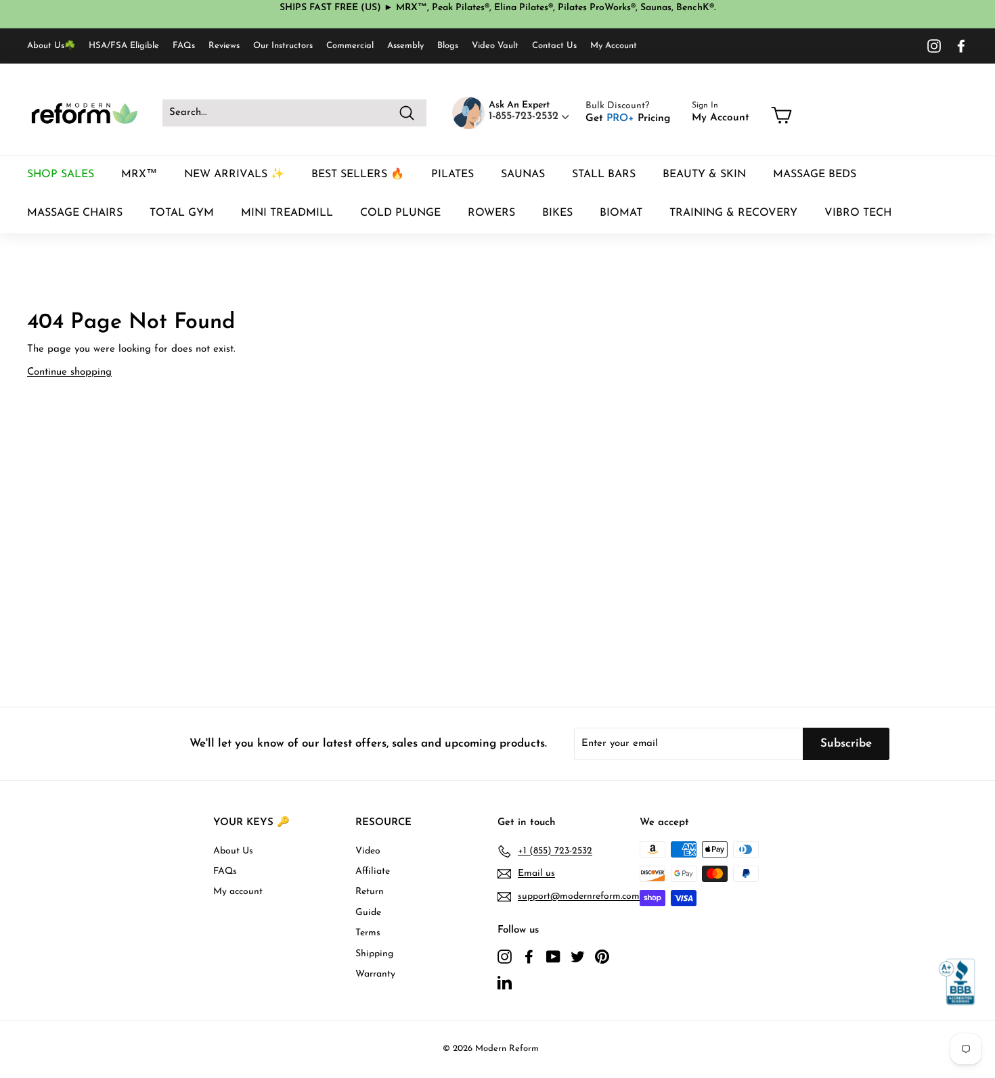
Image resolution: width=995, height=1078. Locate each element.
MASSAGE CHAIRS (75, 213)
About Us (233, 851)
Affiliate (372, 871)
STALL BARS (604, 174)
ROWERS (491, 213)
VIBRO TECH (857, 213)
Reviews (224, 45)
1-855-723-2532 (525, 116)
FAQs (184, 45)
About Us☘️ (51, 45)
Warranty (375, 974)
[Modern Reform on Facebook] (961, 46)
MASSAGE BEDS (814, 174)
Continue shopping (69, 372)
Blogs (447, 45)
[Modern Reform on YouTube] (553, 956)
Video (367, 851)
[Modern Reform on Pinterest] (602, 956)
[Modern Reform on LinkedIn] (505, 982)
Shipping (374, 954)
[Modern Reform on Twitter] (578, 956)
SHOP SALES (60, 174)
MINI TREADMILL (287, 213)
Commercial (350, 45)
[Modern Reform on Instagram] (934, 46)
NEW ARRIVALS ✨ (234, 174)
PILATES (452, 174)
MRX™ (139, 174)
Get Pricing (627, 118)
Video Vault (495, 45)
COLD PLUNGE (400, 213)
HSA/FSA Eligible (124, 45)
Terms (367, 933)
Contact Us (554, 45)
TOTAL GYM (182, 213)
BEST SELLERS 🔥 (357, 174)
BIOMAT (621, 213)
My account (238, 892)
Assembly (405, 45)
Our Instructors (283, 45)
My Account (613, 45)
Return (369, 892)
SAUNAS (523, 174)
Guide (368, 913)
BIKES (557, 213)
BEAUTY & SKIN (704, 174)
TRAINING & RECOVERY (733, 213)
